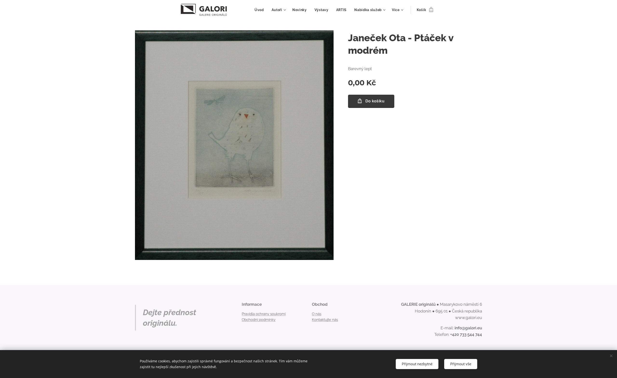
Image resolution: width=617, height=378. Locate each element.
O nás (316, 314)
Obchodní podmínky (258, 320)
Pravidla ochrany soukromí (264, 314)
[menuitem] (260, 10)
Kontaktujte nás (325, 320)
